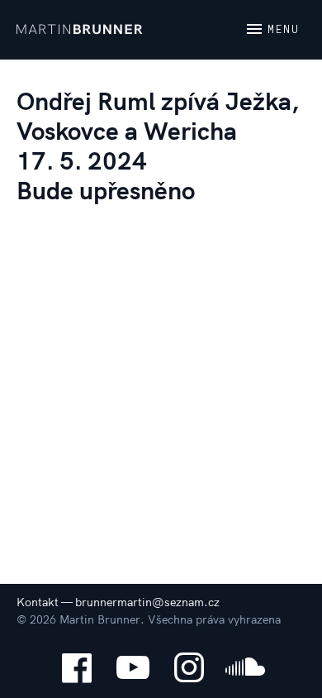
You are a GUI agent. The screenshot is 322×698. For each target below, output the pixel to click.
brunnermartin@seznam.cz (147, 602)
